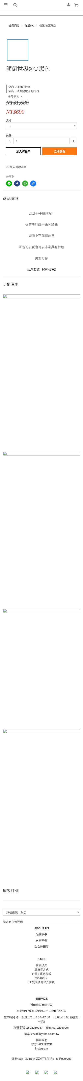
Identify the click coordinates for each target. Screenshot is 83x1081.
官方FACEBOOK (41, 1044)
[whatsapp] (25, 184)
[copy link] (33, 184)
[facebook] (17, 184)
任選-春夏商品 (47, 25)
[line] (9, 184)
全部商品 (14, 25)
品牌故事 (41, 934)
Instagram (41, 1048)
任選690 (29, 25)
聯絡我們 (41, 1040)
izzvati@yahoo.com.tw (45, 1034)
